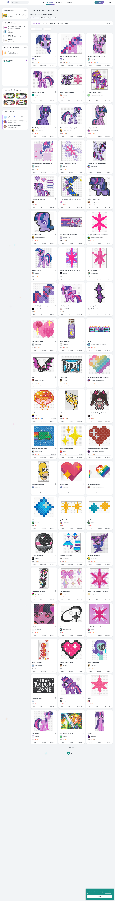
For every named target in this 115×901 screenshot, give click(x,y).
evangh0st (93, 594)
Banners (10, 31)
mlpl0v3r (65, 59)
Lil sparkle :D (63, 627)
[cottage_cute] (61, 237)
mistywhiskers (66, 701)
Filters (48, 29)
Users (54, 17)
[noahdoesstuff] (33, 451)
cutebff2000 (66, 309)
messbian (37, 95)
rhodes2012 (66, 736)
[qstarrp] (33, 558)
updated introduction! (14, 126)
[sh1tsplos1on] (61, 594)
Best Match (36, 23)
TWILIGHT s (35, 734)
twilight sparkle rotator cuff (16, 27)
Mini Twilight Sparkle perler (40, 306)
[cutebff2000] (61, 309)
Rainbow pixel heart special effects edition (98, 377)
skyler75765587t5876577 (14, 28)
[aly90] (33, 59)
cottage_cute (66, 237)
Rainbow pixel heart (94, 484)
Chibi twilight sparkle (38, 128)
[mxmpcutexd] (89, 130)
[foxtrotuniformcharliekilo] (89, 237)
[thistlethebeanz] (61, 629)
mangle (93, 59)
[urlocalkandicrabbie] (89, 701)
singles (10, 39)
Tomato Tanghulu (37, 662)
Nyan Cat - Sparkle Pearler (39, 448)
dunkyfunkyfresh (39, 380)
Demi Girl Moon (38, 555)
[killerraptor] (89, 736)
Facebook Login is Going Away (17, 15)
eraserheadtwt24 (12, 127)
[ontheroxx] (33, 487)
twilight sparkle (36, 270)
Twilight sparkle (36, 235)
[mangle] (89, 59)
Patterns (35, 17)
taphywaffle (11, 32)
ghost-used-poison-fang (97, 95)
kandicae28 (38, 309)
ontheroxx (37, 487)
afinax (9, 117)
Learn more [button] (108, 893)
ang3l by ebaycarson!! (38, 591)
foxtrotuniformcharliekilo (97, 237)
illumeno (37, 736)
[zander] (89, 629)
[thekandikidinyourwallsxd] (89, 380)
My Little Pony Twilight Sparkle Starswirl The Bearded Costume (70, 199)
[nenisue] (61, 665)
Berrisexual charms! (66, 555)
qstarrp (37, 558)
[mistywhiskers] (61, 701)
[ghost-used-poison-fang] (89, 95)
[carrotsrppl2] (33, 344)
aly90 (36, 59)
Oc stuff (10, 35)
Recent (67, 23)
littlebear (65, 202)
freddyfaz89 (38, 629)
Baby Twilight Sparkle (38, 199)
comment (109, 97)
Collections (45, 17)
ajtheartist (37, 701)
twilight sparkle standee (67, 92)
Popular (60, 23)
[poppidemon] (33, 665)
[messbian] (33, 95)
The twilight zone (37, 698)
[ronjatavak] (33, 202)
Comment (43, 65)
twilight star (35, 627)
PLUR (89, 341)
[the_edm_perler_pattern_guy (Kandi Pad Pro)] (89, 344)
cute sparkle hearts (37, 341)
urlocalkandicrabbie (96, 701)
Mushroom (35, 413)
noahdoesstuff (38, 451)
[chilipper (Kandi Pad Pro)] (33, 416)
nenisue (65, 665)
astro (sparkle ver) (93, 662)
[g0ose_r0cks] (33, 594)
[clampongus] (61, 416)
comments (80, 454)
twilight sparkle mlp (38, 92)
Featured (44, 23)
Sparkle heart (64, 484)
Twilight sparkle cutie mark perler (70, 270)
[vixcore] (33, 523)
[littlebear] (61, 202)
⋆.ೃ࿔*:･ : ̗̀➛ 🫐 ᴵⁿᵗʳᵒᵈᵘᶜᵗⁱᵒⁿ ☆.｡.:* (16, 116)
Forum (60, 2)
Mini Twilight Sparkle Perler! (68, 56)
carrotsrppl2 (38, 344)
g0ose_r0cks (38, 594)
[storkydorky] (89, 166)
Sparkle (90, 520)
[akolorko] (89, 416)
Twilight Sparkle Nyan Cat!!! (68, 235)
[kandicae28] (33, 309)
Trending (52, 23)
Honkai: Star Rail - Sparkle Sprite (97, 413)
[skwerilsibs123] (61, 558)
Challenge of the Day (13, 53)
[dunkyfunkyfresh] (33, 380)
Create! (100, 2)
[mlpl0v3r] (61, 59)
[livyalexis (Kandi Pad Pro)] (61, 380)
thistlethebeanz (67, 629)
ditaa (64, 451)
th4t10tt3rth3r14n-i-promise (15, 37)
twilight (62, 698)
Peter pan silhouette (94, 555)
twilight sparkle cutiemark (68, 163)
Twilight (90, 698)
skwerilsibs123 (66, 558)
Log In (109, 2)
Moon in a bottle (65, 341)
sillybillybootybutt (95, 309)
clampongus (66, 415)
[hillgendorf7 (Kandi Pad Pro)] (89, 558)
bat (33, 377)
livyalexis (65, 380)
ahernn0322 (66, 487)
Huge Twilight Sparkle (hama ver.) (99, 163)
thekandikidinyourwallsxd (97, 380)
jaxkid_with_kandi (12, 122)
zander (92, 629)
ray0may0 (65, 344)
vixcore (37, 522)
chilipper (37, 415)
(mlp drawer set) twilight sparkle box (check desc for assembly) (42, 163)
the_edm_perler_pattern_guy (98, 344)
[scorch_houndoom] (33, 130)
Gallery (51, 2)
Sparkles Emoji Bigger (66, 448)
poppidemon (38, 665)
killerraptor (93, 736)
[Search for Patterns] (12, 2)
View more (24, 111)
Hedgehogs (11, 52)
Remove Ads (7, 61)
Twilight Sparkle (36, 56)
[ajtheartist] (33, 701)
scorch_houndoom (40, 130)
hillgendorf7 (11, 16)
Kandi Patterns (9, 6)
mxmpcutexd (94, 130)
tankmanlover (94, 273)
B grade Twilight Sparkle (95, 92)
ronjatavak (37, 202)
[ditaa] (61, 451)
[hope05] (61, 273)
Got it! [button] (99, 896)
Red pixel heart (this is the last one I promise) (98, 448)
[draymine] (89, 665)
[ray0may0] (61, 344)
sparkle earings (64, 520)
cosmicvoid (66, 522)
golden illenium (64, 413)
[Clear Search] (31, 14)
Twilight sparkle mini (94, 199)
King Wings (63, 377)
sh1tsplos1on (66, 594)
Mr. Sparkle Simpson (38, 484)
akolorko (93, 415)
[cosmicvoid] (61, 523)
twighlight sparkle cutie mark (96, 627)
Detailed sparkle (37, 520)
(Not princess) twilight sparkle (69, 128)
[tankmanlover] (89, 273)
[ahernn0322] (61, 487)
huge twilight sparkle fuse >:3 (96, 56)
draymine (93, 665)
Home (44, 2)
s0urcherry (11, 41)
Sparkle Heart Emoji (67, 662)
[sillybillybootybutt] (89, 309)
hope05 (65, 273)
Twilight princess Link (66, 734)
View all (25, 10)
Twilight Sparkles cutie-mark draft (98, 591)
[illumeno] (33, 736)
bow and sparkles (65, 591)
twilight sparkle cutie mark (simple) (98, 235)
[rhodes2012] (61, 736)
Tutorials (69, 2)
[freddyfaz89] (33, 629)
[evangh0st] (89, 594)
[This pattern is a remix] (32, 555)
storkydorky (94, 166)
